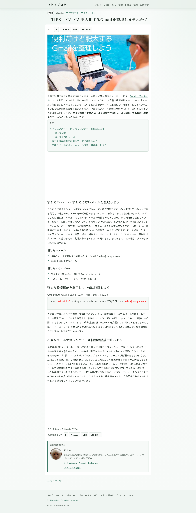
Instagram (93, 463)
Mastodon (72, 463)
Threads (65, 29)
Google (67, 428)
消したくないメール (65, 137)
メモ (114, 4)
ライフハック (90, 12)
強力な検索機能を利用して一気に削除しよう (74, 141)
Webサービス (75, 12)
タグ (89, 495)
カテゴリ (79, 495)
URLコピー (86, 29)
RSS (133, 495)
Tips (76, 428)
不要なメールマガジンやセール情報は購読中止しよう (79, 145)
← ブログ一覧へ (55, 481)
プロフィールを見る (72, 467)
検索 (120, 4)
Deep (106, 4)
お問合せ (144, 4)
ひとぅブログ (57, 4)
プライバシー (121, 495)
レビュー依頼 (131, 4)
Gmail (58, 428)
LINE (75, 29)
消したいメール (63, 132)
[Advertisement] (98, 177)
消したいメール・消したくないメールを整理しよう (78, 128)
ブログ (98, 4)
